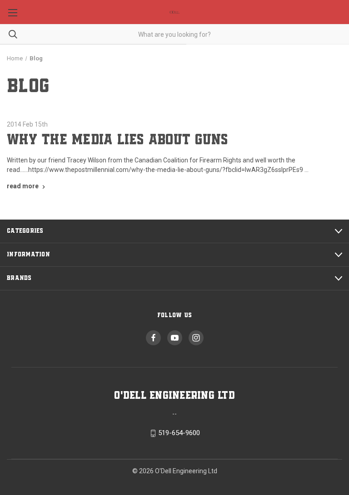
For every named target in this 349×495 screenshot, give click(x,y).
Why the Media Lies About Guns (117, 140)
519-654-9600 (179, 433)
